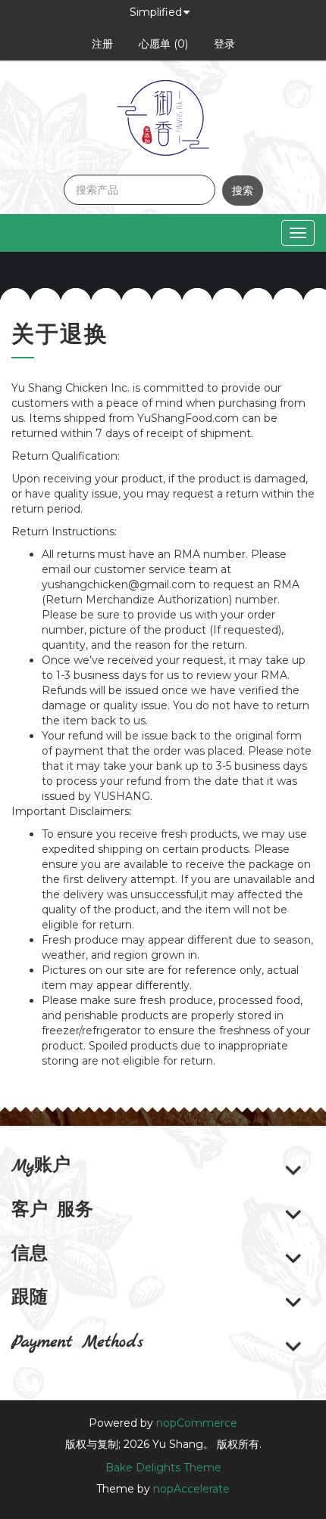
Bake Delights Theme (163, 1467)
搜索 (242, 190)
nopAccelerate (191, 1489)
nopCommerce (196, 1423)
